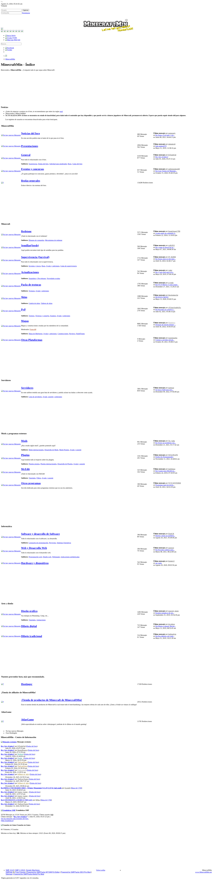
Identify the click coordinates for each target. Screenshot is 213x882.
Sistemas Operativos (64, 543)
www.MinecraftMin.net (203, 872)
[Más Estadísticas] (7, 821)
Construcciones (63, 334)
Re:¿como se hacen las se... (165, 247)
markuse (171, 388)
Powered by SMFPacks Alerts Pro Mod (29, 874)
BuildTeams (80, 334)
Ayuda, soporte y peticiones (52, 397)
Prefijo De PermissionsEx (164, 457)
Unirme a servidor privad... (164, 340)
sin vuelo (158, 563)
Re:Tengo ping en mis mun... (165, 259)
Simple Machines (33, 870)
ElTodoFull (172, 155)
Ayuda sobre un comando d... (165, 233)
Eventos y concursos (32, 169)
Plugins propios (34, 464)
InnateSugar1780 (174, 231)
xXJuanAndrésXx (174, 308)
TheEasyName (23, 779)
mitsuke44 (171, 144)
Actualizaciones (30, 272)
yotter (170, 270)
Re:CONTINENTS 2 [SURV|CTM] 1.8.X (16, 800)
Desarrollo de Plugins (65, 464)
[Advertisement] (106, 88)
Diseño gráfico (29, 611)
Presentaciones (29, 146)
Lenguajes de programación (38, 543)
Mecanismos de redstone (53, 240)
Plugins (25, 455)
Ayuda (14, 38)
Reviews (72, 334)
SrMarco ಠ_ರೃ (23, 774)
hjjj (52, 815)
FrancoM (33, 329)
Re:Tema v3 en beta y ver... (165, 135)
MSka (38, 800)
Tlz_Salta (171, 441)
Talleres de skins (46, 303)
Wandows (171, 323)
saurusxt (171, 548)
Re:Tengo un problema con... (165, 443)
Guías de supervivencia (68, 266)
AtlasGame (27, 719)
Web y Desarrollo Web (34, 548)
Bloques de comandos (36, 240)
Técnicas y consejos (42, 316)
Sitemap (9, 874)
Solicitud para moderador (58, 164)
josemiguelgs (172, 338)
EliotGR (171, 534)
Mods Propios (64, 450)
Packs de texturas (31, 284)
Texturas (32, 291)
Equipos (53, 316)
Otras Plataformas (31, 339)
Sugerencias (33, 164)
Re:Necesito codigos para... (165, 550)
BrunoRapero (22, 750)
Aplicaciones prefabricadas (70, 557)
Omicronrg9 (22, 770)
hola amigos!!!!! (161, 146)
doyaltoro (171, 624)
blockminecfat (173, 295)
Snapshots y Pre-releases (37, 278)
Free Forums (20, 872)
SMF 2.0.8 (10, 870)
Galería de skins (34, 303)
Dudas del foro (43, 164)
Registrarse (26, 13)
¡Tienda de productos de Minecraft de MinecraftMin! (51, 700)
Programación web (35, 557)
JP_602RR (172, 257)
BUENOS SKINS (161, 297)
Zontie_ (20, 758)
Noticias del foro (30, 133)
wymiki (171, 283)
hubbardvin (172, 634)
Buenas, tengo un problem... (165, 536)
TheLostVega (22, 762)
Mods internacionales (36, 450)
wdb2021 (171, 245)
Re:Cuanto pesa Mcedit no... (165, 471)
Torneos (31, 316)
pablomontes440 (174, 169)
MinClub (16, 40)
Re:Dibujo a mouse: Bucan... (165, 626)
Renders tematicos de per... (164, 613)
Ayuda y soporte (75, 450)
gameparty (172, 133)
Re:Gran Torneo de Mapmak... (166, 171)
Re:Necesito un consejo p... (165, 310)
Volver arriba (100, 870)
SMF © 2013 (20, 870)
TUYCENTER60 (174, 483)
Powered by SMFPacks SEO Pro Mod (76, 872)
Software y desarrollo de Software (40, 533)
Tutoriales (32, 478)
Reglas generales (30, 180)
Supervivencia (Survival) (35, 257)
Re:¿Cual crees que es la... (164, 272)
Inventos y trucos (35, 266)
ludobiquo (171, 469)
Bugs (69, 164)
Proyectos (52, 543)
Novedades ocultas (53, 278)
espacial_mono (173, 611)
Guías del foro (77, 164)
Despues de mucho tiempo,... (165, 325)
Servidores (27, 387)
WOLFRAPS (173, 455)
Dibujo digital (29, 626)
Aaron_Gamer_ (22, 792)
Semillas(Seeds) (30, 245)
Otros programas (31, 483)
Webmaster (56, 557)
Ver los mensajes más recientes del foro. (15, 819)
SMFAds (9, 872)
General (25, 154)
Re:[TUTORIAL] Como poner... (166, 285)
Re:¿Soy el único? (161, 157)
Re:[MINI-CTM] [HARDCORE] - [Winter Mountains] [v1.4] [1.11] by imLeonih (31, 788)
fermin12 (171, 561)
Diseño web (47, 557)
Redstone (26, 231)
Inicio (13, 35)
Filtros (38, 478)
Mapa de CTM (76, 788)
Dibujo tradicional (31, 636)
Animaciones (41, 620)
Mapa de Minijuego (35, 334)
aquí (61, 111)
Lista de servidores (35, 397)
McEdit (25, 469)
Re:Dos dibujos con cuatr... (164, 636)
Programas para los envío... (164, 485)
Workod (20, 754)
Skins (24, 297)
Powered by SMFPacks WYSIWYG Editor (43, 872)
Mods (24, 440)
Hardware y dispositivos (35, 563)
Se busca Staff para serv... (164, 390)
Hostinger (26, 684)
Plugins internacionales (48, 464)
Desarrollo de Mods (51, 450)
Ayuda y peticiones (52, 266)
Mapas (25, 321)
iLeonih (67, 788)
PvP (23, 309)
